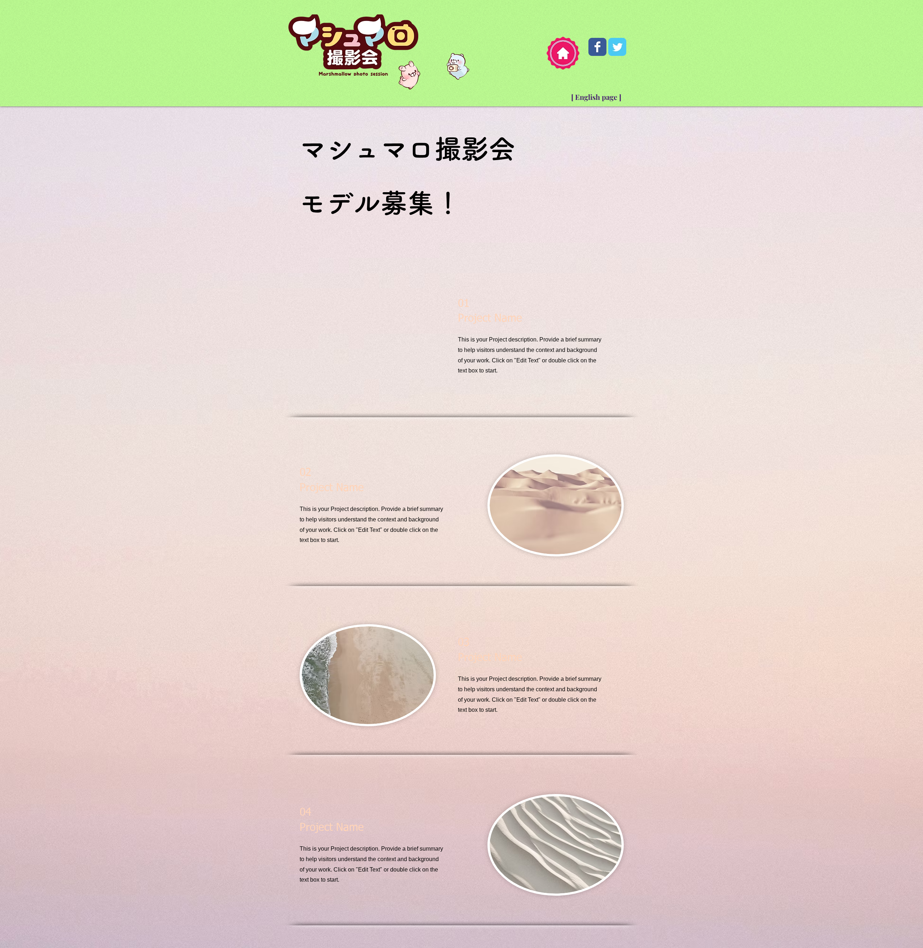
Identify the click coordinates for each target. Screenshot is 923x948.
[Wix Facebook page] (597, 47)
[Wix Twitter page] (617, 47)
